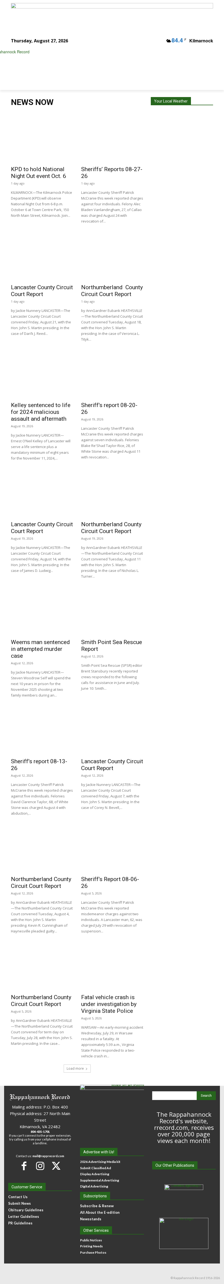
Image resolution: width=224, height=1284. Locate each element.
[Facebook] (24, 1166)
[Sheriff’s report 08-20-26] (112, 374)
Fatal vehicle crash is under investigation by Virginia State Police (109, 1004)
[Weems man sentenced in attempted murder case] (42, 611)
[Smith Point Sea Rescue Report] (112, 611)
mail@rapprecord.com (48, 1156)
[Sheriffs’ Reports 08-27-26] (112, 137)
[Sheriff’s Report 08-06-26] (112, 848)
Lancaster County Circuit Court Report (42, 290)
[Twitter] (56, 1166)
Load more (75, 1068)
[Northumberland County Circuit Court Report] (112, 255)
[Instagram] (40, 1166)
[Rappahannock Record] (108, 64)
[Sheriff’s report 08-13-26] (42, 729)
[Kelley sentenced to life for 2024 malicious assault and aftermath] (42, 374)
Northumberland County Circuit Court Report (112, 290)
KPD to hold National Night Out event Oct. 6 (38, 172)
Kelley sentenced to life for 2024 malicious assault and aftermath (40, 412)
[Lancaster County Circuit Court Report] (42, 255)
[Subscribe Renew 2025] (112, 15)
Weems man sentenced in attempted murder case (40, 649)
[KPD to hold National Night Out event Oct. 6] (42, 137)
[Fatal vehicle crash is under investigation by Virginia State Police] (112, 965)
